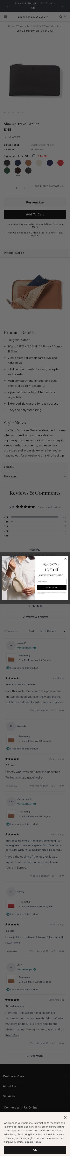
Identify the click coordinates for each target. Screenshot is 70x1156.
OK (35, 1149)
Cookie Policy (33, 1142)
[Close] (65, 1117)
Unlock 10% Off (51, 587)
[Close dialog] (65, 558)
